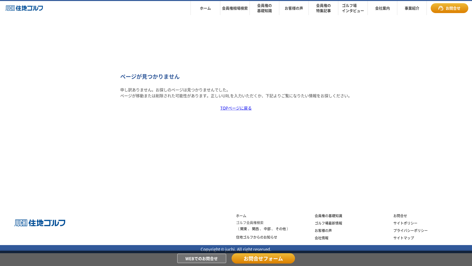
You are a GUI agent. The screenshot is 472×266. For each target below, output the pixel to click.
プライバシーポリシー (410, 230)
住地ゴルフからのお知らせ (256, 236)
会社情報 (321, 237)
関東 (243, 228)
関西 (255, 228)
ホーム (241, 215)
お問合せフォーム (263, 258)
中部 (267, 228)
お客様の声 (323, 230)
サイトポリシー (405, 222)
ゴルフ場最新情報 (328, 222)
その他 (281, 228)
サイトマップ (403, 237)
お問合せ (453, 8)
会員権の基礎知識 (328, 215)
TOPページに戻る (236, 108)
